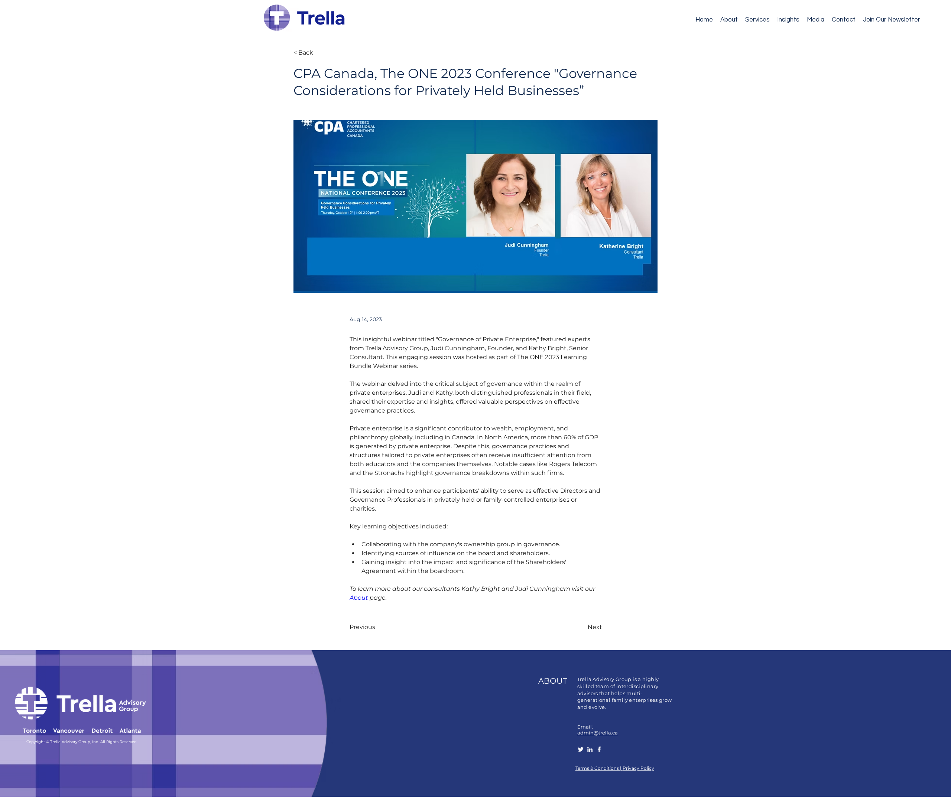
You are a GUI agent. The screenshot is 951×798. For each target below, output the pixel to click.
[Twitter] (580, 749)
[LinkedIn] (590, 749)
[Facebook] (599, 749)
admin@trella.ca (597, 733)
